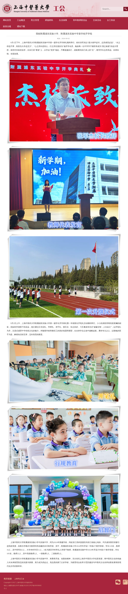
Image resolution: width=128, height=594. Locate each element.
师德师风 (49, 20)
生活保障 (63, 20)
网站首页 (7, 20)
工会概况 (21, 20)
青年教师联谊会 (80, 20)
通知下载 (21, 26)
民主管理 (35, 20)
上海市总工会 (19, 579)
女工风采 (111, 20)
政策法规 (7, 26)
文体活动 (97, 20)
